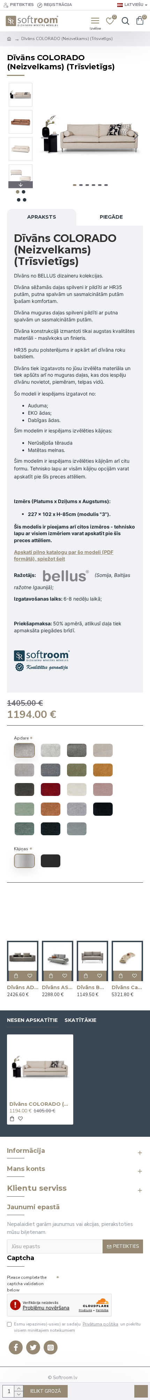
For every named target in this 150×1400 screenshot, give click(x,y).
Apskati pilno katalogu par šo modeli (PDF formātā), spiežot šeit (63, 555)
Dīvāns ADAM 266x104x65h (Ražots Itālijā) (22, 987)
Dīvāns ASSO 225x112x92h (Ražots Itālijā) (57, 987)
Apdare (21, 738)
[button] (45, 135)
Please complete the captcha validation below (26, 1284)
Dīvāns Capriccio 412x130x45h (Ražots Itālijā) (127, 987)
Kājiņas (21, 849)
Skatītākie (80, 1020)
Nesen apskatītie (32, 1020)
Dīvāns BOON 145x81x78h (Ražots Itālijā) (92, 987)
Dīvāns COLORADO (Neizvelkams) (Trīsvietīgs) (40, 1104)
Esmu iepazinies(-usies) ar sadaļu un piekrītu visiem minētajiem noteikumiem (77, 1327)
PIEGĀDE (111, 217)
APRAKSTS (41, 217)
